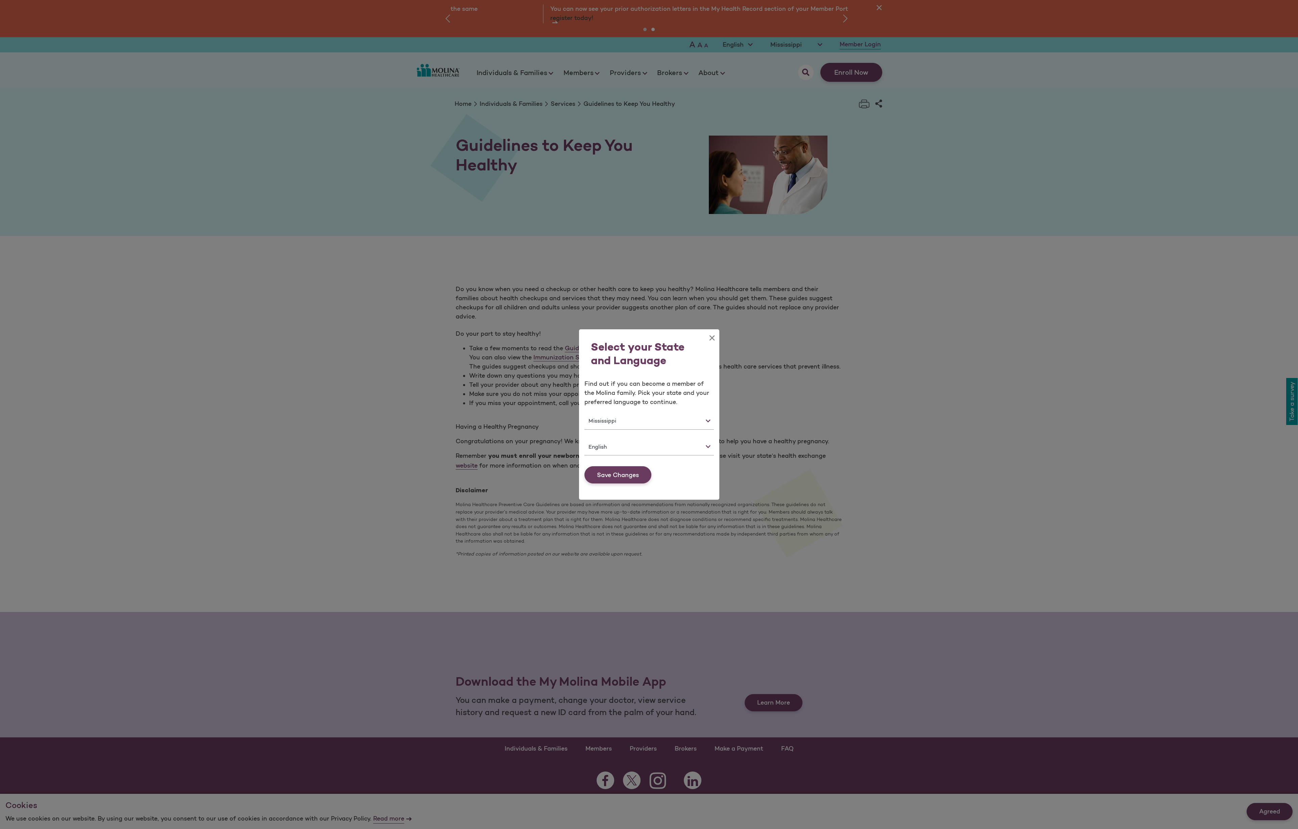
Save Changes (618, 475)
